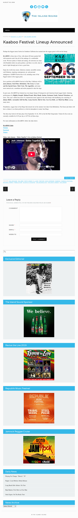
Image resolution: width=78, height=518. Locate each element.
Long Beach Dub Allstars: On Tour (15, 485)
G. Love (35, 181)
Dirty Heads (28, 181)
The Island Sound (30, 36)
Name (12, 225)
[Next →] (72, 189)
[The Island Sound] (39, 21)
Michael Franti (8, 182)
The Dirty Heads (53, 182)
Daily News (69, 178)
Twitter (35, 6)
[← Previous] (5, 189)
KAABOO (57, 181)
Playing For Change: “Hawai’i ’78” (15, 476)
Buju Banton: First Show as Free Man (16, 490)
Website (5, 128)
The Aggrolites (41, 182)
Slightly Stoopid (29, 182)
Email (12, 230)
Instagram (39, 6)
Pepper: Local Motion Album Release (16, 481)
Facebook (31, 6)
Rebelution (18, 182)
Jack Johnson (49, 181)
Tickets (5, 132)
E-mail (43, 6)
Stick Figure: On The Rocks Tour (15, 494)
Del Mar (20, 181)
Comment (13, 208)
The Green (63, 182)
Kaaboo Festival (67, 181)
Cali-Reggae (13, 181)
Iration (41, 181)
